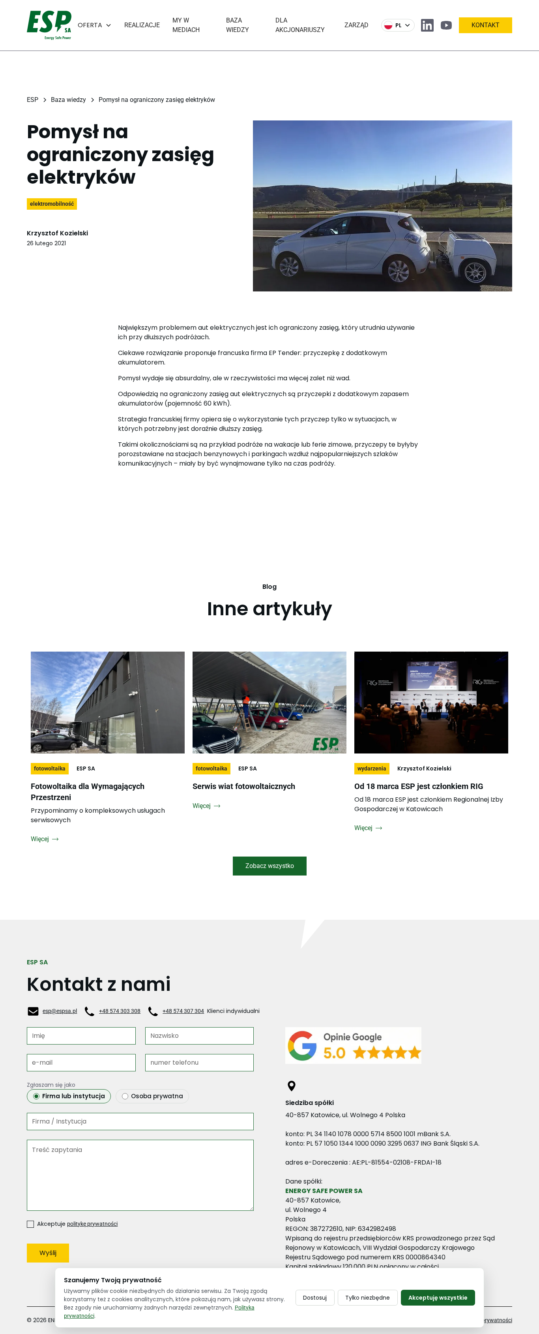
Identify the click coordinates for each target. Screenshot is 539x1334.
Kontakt (486, 25)
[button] (94, 25)
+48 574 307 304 (183, 1011)
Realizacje (142, 25)
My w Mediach (186, 25)
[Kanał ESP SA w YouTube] (446, 25)
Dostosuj (315, 1298)
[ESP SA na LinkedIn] (427, 25)
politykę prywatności (92, 1224)
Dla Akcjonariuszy (300, 25)
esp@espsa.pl (60, 1011)
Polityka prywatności (486, 1320)
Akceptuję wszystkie (438, 1298)
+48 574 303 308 (119, 1011)
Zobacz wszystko (269, 866)
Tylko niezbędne (367, 1298)
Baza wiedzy (237, 25)
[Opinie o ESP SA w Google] (398, 1048)
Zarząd (356, 25)
